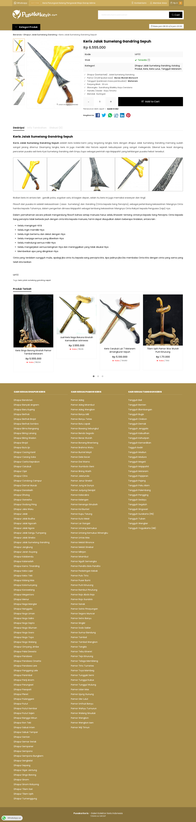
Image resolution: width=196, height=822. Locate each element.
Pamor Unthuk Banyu (82, 703)
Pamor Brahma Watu (82, 447)
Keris (145, 68)
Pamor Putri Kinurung (82, 585)
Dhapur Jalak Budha (24, 518)
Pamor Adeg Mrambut (83, 404)
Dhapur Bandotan (23, 400)
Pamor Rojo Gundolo (82, 599)
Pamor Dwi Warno (80, 461)
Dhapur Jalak (21, 513)
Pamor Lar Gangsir (80, 523)
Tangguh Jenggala (138, 428)
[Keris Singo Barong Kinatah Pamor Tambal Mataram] (33, 320)
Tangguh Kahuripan (138, 438)
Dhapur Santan (22, 736)
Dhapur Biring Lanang (25, 433)
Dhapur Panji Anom (24, 680)
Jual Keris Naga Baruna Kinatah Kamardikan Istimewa (76, 339)
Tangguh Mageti (137, 461)
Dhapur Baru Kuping (24, 409)
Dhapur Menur (21, 599)
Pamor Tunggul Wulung (83, 684)
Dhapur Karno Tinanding (27, 566)
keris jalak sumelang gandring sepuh (34, 280)
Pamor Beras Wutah (81, 438)
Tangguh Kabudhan (138, 433)
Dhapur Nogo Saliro (24, 618)
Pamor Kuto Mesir (80, 518)
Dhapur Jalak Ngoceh (25, 523)
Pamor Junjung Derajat (83, 490)
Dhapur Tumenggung (25, 798)
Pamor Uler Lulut (79, 698)
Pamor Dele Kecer (80, 457)
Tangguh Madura (137, 457)
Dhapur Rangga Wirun (25, 717)
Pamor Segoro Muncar (83, 613)
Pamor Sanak (78, 604)
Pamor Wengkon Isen (82, 722)
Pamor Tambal (79, 637)
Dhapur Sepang (22, 765)
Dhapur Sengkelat (23, 760)
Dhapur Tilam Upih (23, 793)
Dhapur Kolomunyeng (25, 585)
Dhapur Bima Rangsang (26, 428)
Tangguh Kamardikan (139, 442)
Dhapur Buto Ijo (22, 447)
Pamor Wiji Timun (80, 727)
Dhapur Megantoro (24, 594)
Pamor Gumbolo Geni (82, 466)
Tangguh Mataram (171, 68)
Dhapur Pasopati (22, 689)
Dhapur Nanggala (23, 608)
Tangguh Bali (135, 400)
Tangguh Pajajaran (138, 475)
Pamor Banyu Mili (80, 414)
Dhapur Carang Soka (25, 457)
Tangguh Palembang (139, 490)
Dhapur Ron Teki (22, 722)
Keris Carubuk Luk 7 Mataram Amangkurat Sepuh (119, 350)
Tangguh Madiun (137, 452)
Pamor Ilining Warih (81, 471)
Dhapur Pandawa (23, 656)
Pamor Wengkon (80, 717)
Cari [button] (177, 15)
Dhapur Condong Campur (28, 480)
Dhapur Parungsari (23, 684)
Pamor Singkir (78, 623)
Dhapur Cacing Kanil (24, 452)
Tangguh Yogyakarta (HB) (142, 528)
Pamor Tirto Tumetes (82, 665)
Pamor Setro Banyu (81, 618)
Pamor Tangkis (79, 646)
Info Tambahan (37, 127)
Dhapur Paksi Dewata (25, 651)
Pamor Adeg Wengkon (83, 409)
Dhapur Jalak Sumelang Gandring (153, 65)
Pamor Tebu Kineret (81, 651)
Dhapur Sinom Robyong (26, 784)
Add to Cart (152, 101)
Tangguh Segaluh (137, 504)
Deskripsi (18, 127)
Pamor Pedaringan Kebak (84, 570)
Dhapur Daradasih (23, 490)
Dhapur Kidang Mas (24, 580)
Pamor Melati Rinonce (82, 542)
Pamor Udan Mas (80, 689)
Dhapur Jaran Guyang (25, 551)
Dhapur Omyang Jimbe (26, 646)
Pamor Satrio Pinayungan (84, 608)
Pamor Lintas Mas (80, 537)
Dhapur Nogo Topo (24, 637)
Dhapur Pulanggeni (24, 698)
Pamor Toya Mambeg (82, 670)
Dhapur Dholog (22, 494)
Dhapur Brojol (21, 442)
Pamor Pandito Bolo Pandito (85, 566)
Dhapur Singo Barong (25, 774)
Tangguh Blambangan (140, 409)
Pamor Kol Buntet (80, 509)
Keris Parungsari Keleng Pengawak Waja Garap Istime (69, 3)
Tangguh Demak (137, 423)
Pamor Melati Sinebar (82, 547)
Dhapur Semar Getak (25, 741)
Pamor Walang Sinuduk (83, 713)
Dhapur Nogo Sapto (24, 623)
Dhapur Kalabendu (24, 556)
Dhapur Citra (20, 475)
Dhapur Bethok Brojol (25, 419)
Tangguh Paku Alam (139, 485)
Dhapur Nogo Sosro (24, 632)
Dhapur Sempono (23, 751)
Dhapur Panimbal (23, 675)
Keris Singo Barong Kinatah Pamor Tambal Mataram (33, 352)
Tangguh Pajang (137, 480)
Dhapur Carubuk (22, 466)
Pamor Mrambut (80, 556)
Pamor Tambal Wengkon (84, 642)
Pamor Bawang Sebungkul (85, 428)
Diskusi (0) (56, 127)
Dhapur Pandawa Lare (25, 665)
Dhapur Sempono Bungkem (28, 755)
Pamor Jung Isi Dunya (82, 485)
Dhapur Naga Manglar (25, 604)
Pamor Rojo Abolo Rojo (83, 594)
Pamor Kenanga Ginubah (84, 504)
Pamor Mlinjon (78, 551)
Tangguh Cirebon (137, 419)
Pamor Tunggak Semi (82, 675)
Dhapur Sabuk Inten (24, 727)
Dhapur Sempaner (23, 746)
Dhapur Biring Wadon (25, 438)
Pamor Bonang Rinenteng (84, 442)
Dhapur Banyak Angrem (26, 404)
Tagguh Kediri (135, 447)
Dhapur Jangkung (23, 547)
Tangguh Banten (137, 404)
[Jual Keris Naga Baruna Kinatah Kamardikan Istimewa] (76, 314)
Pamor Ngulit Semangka (84, 561)
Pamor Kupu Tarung (81, 513)
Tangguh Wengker (138, 523)
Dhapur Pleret (21, 694)
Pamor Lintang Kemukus (84, 528)
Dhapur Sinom (21, 779)
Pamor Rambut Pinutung (84, 589)
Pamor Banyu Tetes (81, 419)
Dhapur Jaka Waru (23, 509)
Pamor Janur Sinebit (81, 480)
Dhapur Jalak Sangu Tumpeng (30, 532)
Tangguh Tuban (136, 518)
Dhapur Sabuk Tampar (26, 732)
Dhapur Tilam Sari (23, 789)
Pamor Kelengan (80, 499)
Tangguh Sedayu (137, 499)
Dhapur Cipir (20, 471)
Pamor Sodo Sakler (81, 627)
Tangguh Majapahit (138, 466)
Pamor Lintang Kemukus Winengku (89, 532)
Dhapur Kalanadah (24, 561)
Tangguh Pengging (138, 494)
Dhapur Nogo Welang (25, 642)
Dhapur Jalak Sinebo (24, 537)
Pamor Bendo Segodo (82, 433)
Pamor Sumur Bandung (83, 632)
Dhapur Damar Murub (25, 485)
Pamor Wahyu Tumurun (84, 708)
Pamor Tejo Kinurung (82, 656)
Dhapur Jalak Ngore (24, 528)
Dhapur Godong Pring (25, 504)
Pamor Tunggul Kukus (82, 680)
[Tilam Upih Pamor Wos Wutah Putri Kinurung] (163, 319)
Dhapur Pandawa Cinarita (27, 661)
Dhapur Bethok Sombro (26, 423)
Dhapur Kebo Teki (23, 575)
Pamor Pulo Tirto (80, 575)
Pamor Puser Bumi (80, 580)
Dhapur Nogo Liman (24, 613)
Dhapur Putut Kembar (25, 708)
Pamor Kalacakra (80, 494)
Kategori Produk (28, 27)
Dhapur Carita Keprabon (27, 461)
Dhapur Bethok (22, 414)
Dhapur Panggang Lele (26, 670)
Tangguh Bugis (136, 414)
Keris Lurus (154, 68)
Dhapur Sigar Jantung (25, 770)
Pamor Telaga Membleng (84, 661)
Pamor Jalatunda (80, 475)
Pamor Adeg (77, 400)
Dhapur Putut (21, 703)
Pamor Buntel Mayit (81, 452)
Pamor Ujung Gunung (82, 694)
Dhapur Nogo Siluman (25, 627)
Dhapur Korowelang (24, 589)
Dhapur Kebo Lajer (23, 570)
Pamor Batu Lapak (80, 423)
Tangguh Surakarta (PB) (141, 513)
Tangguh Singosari (138, 509)
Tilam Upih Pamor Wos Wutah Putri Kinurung (163, 350)
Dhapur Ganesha (23, 499)
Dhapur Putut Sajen (24, 713)
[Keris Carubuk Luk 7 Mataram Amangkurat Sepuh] (120, 319)
